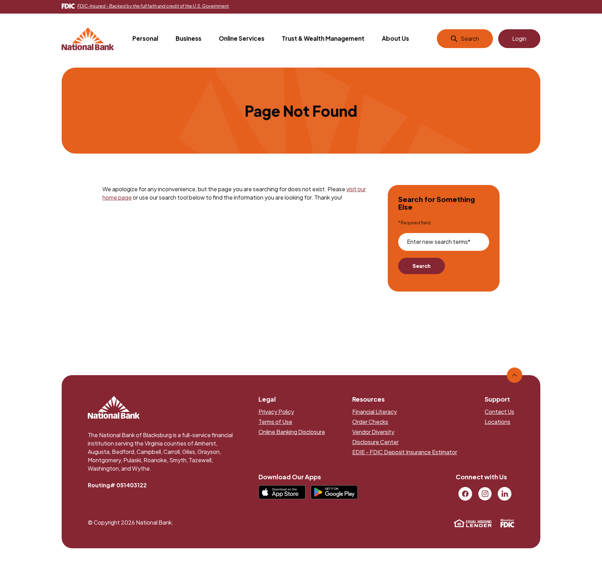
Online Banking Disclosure (291, 431)
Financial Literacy (374, 411)
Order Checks (370, 421)
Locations (497, 421)
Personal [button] (145, 38)
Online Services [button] (241, 38)
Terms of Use (275, 421)
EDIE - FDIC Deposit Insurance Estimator (404, 452)
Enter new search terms (438, 242)
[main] (301, 206)
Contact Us (499, 411)
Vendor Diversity (373, 431)
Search (421, 266)
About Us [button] (395, 38)
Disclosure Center (375, 442)
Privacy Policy (276, 411)
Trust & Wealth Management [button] (323, 38)
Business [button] (188, 38)
